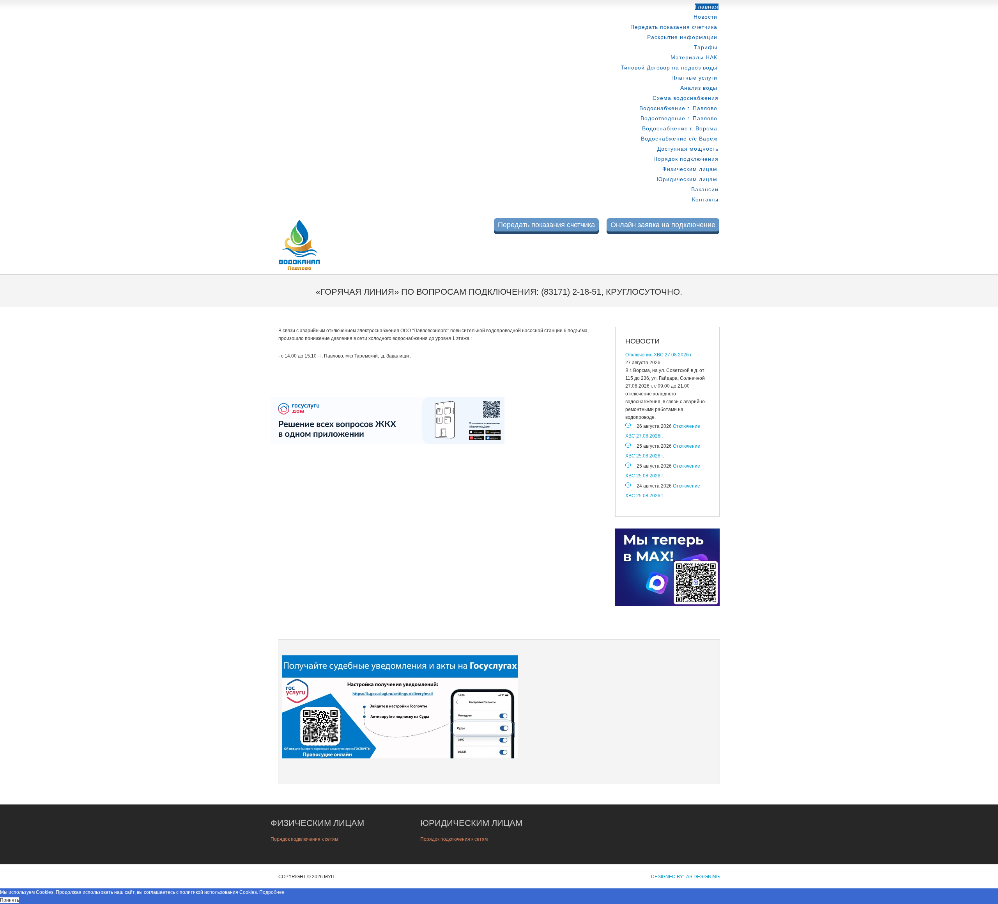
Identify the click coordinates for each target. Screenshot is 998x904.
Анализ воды (698, 88)
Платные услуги (694, 78)
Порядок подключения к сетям (304, 839)
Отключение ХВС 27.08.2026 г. (658, 355)
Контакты (705, 199)
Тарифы (705, 47)
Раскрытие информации (682, 37)
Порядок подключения (685, 159)
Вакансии (704, 189)
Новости (705, 17)
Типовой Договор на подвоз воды (669, 67)
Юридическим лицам (687, 179)
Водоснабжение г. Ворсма (679, 128)
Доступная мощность (687, 149)
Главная (706, 7)
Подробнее (272, 892)
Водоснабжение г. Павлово (678, 108)
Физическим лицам (689, 169)
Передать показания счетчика (673, 27)
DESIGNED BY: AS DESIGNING (683, 876)
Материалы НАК (694, 57)
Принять (9, 900)
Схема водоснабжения (685, 98)
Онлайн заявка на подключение (662, 225)
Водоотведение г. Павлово (679, 118)
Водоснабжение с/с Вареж (679, 138)
